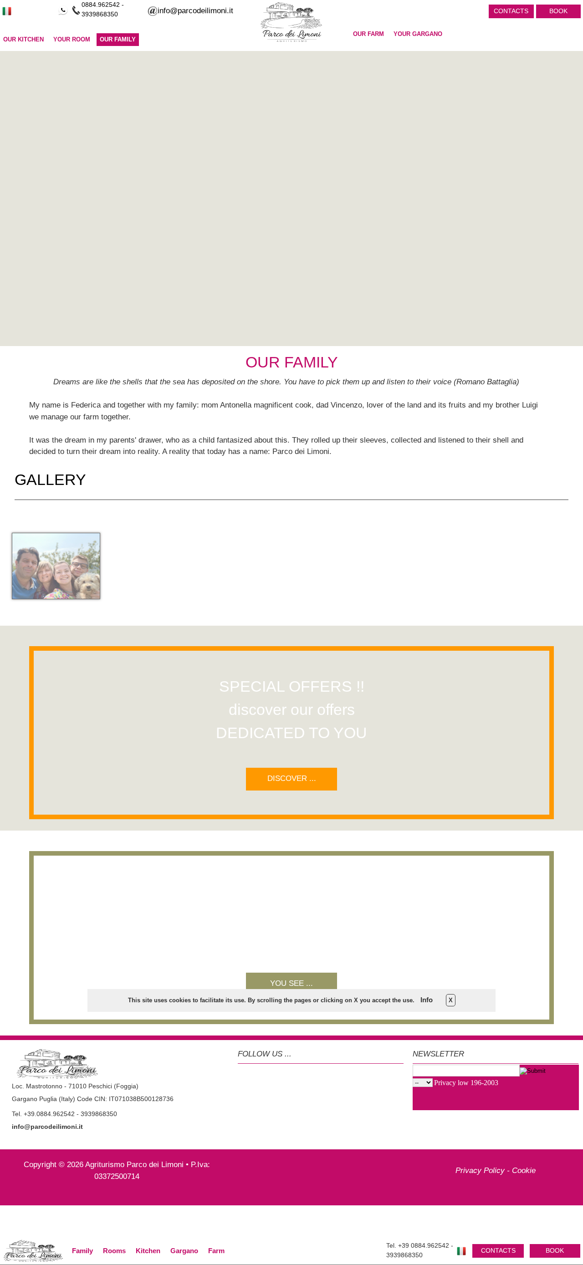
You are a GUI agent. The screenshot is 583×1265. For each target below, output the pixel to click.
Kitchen (148, 1251)
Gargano (184, 1251)
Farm (216, 1251)
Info (426, 1000)
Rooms (114, 1251)
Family (82, 1251)
